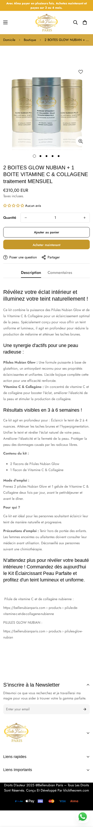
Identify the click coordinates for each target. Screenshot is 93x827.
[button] (85, 22)
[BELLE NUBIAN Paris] (46, 22)
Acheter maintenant (46, 245)
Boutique (30, 39)
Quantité (9, 217)
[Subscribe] (85, 709)
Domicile (9, 39)
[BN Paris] (16, 733)
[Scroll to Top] (85, 795)
